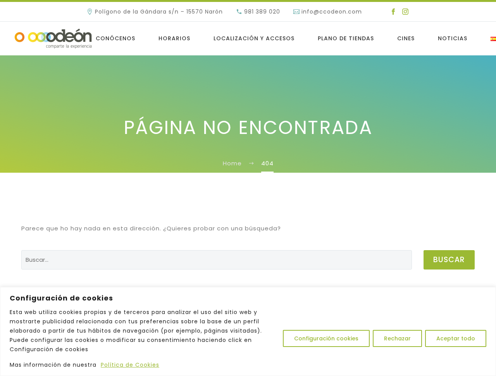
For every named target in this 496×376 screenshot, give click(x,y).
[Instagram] (405, 12)
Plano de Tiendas (346, 38)
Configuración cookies (326, 338)
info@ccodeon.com (331, 11)
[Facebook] (393, 12)
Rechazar (397, 338)
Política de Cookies (130, 365)
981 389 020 (262, 11)
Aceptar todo (455, 338)
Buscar (449, 259)
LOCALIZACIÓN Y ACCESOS (254, 38)
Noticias (452, 38)
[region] (248, 331)
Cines (406, 38)
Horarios (174, 38)
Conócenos (115, 38)
